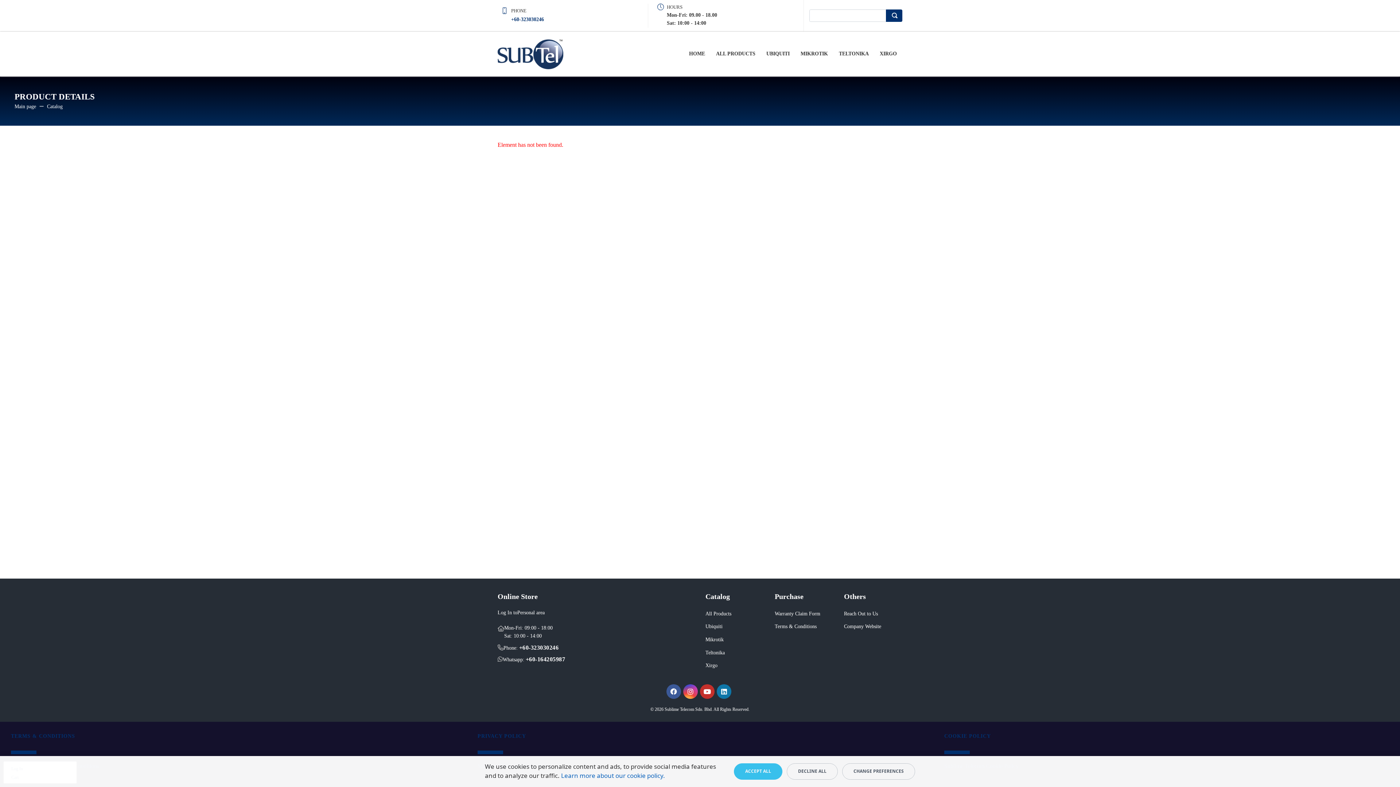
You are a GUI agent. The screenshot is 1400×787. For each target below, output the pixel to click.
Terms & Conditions (796, 626)
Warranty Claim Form (797, 613)
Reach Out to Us (861, 613)
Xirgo (888, 53)
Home (697, 53)
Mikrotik (814, 53)
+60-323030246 (527, 19)
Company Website (862, 626)
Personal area (531, 612)
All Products (735, 53)
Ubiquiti (778, 53)
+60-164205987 (545, 659)
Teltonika (854, 53)
